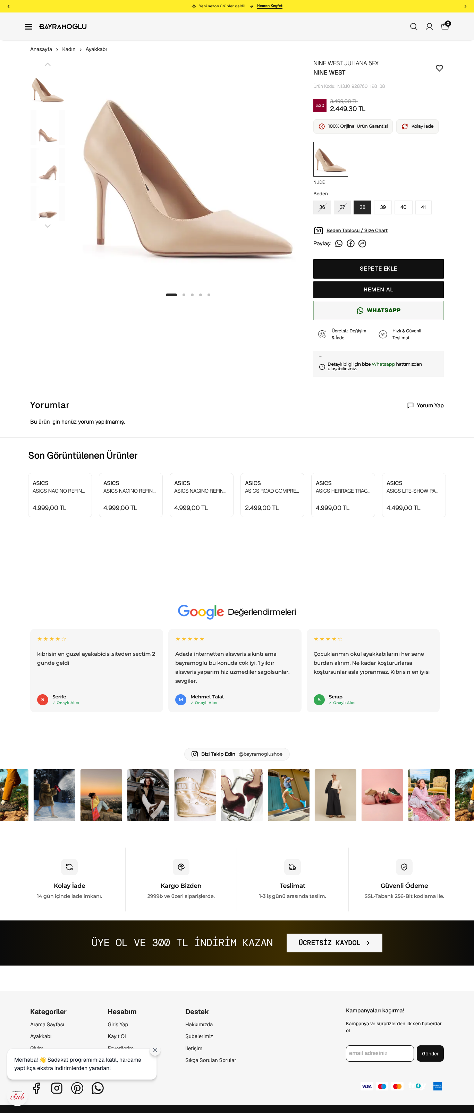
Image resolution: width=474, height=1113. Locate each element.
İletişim (193, 1048)
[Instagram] (57, 1088)
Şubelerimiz (199, 1036)
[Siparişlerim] (429, 26)
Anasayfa (41, 49)
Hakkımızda (199, 1024)
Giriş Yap (118, 1024)
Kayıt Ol (117, 1036)
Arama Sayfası (47, 1024)
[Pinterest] (77, 1088)
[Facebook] (36, 1088)
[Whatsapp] (98, 1088)
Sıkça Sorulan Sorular (210, 1060)
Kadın (68, 49)
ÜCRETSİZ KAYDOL (330, 943)
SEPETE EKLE (378, 268)
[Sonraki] (465, 6)
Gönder (430, 1054)
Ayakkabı (96, 49)
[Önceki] (8, 6)
